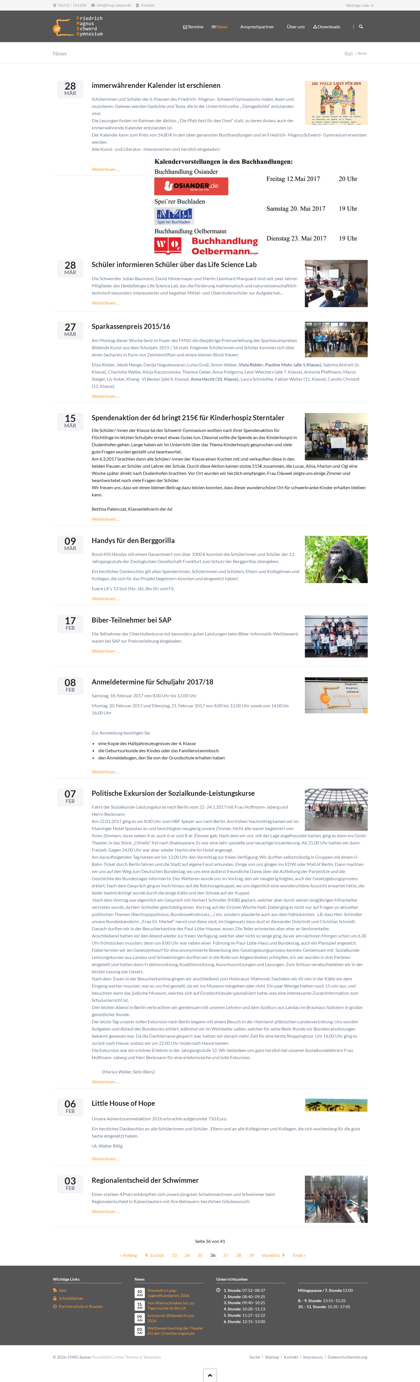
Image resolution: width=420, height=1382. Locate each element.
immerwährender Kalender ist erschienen (156, 85)
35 (200, 1255)
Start (349, 53)
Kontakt (291, 1357)
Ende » (299, 1255)
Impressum (313, 1357)
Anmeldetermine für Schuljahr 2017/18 (152, 682)
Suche (254, 1357)
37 (225, 1255)
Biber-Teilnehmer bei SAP (131, 620)
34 (187, 1255)
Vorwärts (271, 1255)
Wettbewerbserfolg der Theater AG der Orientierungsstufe (175, 1331)
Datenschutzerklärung (347, 1357)
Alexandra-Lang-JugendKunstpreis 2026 (168, 1293)
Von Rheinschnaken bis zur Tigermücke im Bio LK (171, 1305)
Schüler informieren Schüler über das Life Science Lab (174, 264)
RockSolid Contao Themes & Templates (126, 1357)
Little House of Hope (123, 1103)
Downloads (329, 26)
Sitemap (272, 1357)
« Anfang (128, 1255)
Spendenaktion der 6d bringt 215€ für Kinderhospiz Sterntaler (188, 417)
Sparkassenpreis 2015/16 (131, 326)
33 (174, 1255)
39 (251, 1255)
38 (238, 1255)
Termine (195, 26)
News (221, 26)
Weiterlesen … (106, 169)
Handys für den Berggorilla (133, 540)
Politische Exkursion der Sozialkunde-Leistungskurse (173, 793)
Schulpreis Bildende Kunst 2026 (170, 1318)
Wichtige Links (358, 5)
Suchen (361, 26)
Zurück (157, 1255)
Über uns (296, 26)
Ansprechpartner (257, 26)
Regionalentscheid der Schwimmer (145, 1180)
